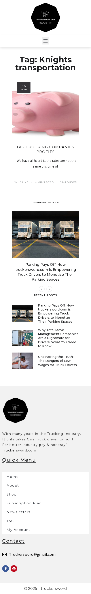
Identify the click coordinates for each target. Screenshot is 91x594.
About (13, 485)
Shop (12, 494)
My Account (18, 530)
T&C (10, 521)
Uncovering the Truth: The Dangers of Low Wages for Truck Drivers (57, 361)
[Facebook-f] (5, 568)
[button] (45, 40)
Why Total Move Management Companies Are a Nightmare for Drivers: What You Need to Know (58, 338)
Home (13, 476)
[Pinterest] (14, 568)
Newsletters (19, 512)
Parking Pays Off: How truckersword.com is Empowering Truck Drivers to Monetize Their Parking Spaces (56, 313)
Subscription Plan (24, 503)
